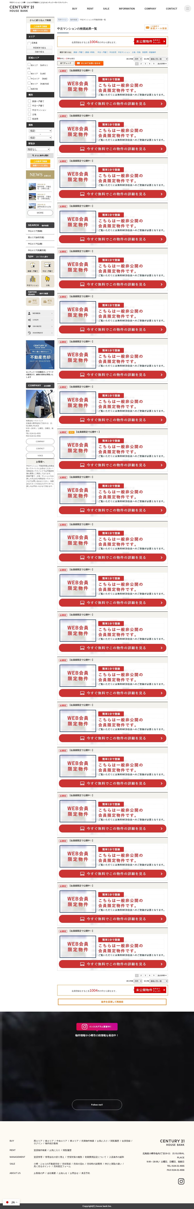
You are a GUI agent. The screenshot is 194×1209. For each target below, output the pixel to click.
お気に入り (102, 1141)
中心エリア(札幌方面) (37, 250)
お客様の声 (39, 1173)
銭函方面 (34, 89)
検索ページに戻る (40, 30)
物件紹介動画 (51, 1143)
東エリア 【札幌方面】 (40, 84)
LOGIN (35, 320)
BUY (74, 9)
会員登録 (126, 1141)
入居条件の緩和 (116, 1157)
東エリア (74, 1141)
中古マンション (124, 52)
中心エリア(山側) (35, 244)
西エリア (38, 1141)
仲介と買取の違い (113, 1164)
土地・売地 (136, 52)
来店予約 (85, 1173)
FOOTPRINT (38, 333)
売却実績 (66, 1164)
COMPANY (150, 9)
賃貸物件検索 (40, 1150)
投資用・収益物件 (149, 52)
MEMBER (36, 313)
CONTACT (171, 9)
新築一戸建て (38, 101)
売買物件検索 (87, 1141)
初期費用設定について (95, 1157)
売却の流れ (79, 1164)
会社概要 (51, 1173)
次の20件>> (162, 64)
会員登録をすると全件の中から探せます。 (94, 42)
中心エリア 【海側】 (39, 79)
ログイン (38, 1143)
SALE (106, 9)
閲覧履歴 (114, 1141)
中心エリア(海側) (35, 231)
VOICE (40, 456)
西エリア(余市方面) (36, 237)
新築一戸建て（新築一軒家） (85, 52)
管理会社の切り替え (54, 1157)
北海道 (34, 43)
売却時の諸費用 (94, 1164)
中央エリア (62, 1141)
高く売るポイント (42, 1166)
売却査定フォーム (62, 1166)
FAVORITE (37, 326)
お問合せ (74, 1173)
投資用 (35, 119)
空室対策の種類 (74, 1157)
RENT (90, 9)
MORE (40, 213)
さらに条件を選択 (41, 155)
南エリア (49, 1141)
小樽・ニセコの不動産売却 (46, 1164)
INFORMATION (127, 9)
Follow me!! (97, 1105)
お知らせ (63, 1173)
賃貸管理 (38, 1157)
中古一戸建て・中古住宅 (107, 52)
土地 (34, 114)
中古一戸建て (38, 106)
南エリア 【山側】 (38, 74)
